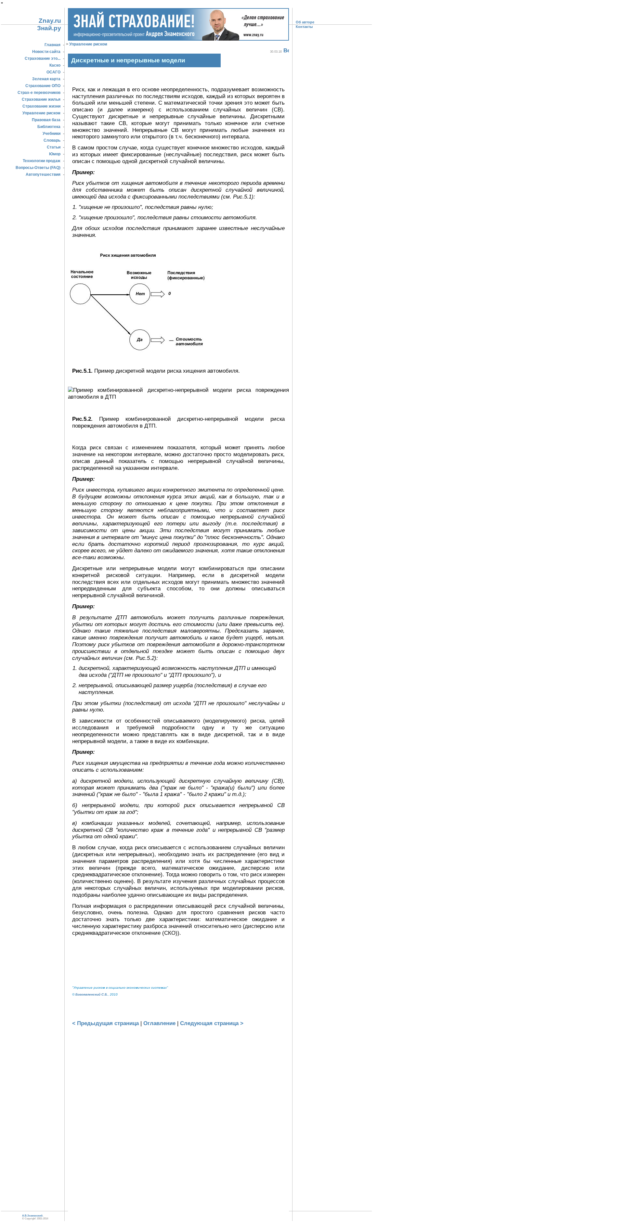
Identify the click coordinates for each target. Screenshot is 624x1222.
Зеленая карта (46, 79)
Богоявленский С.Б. (91, 994)
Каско (54, 65)
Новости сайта (46, 51)
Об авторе (305, 22)
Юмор (54, 154)
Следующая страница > (211, 1023)
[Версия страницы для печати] (286, 50)
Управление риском (41, 113)
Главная (52, 45)
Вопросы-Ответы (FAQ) (38, 167)
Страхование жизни (41, 106)
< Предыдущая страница (105, 1023)
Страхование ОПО (42, 86)
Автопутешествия (43, 174)
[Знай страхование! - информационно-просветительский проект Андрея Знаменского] (178, 38)
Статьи (53, 147)
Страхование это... (42, 58)
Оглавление (159, 1023)
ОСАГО (53, 72)
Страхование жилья (41, 99)
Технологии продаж (41, 161)
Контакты (304, 27)
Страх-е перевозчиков (39, 92)
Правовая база (46, 120)
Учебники (51, 133)
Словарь (52, 140)
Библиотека (48, 126)
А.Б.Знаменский (32, 1215)
